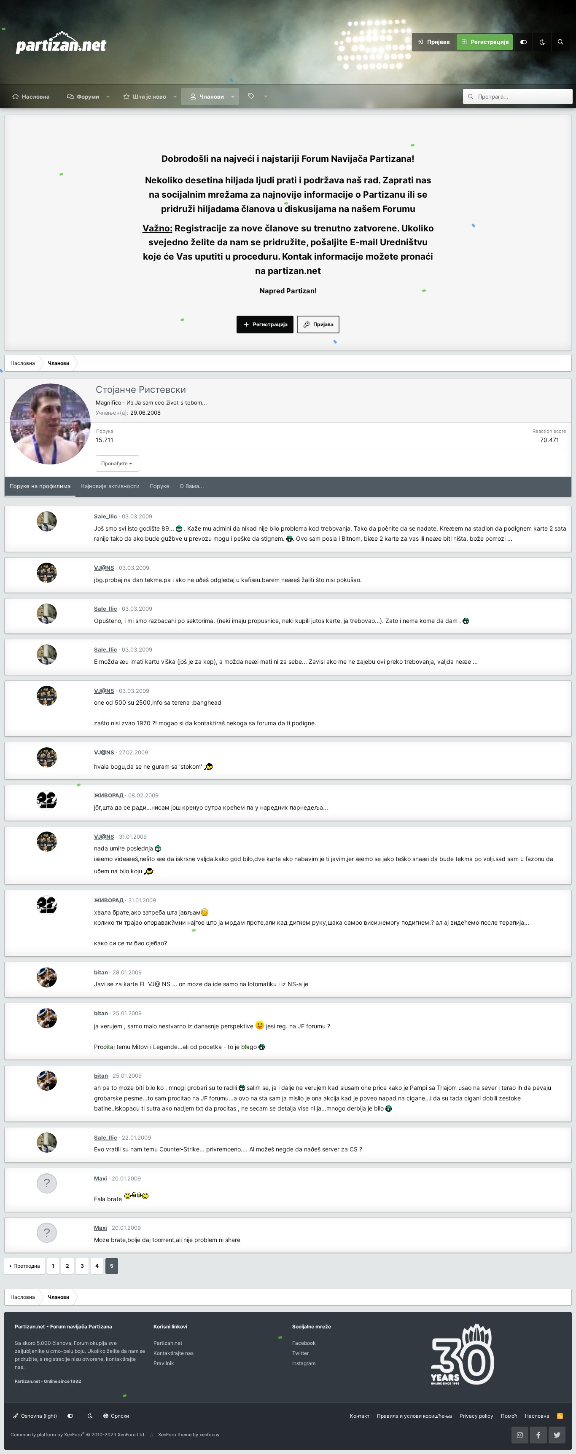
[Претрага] (560, 42)
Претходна (26, 1266)
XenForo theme (174, 1435)
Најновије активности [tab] (110, 486)
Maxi (100, 1178)
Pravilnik (163, 1363)
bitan (101, 972)
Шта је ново (149, 96)
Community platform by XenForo (78, 1435)
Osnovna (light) (38, 1416)
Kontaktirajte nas (173, 1353)
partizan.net (294, 271)
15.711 (104, 439)
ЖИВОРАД (109, 795)
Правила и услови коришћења (414, 1416)
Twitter (300, 1353)
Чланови (211, 96)
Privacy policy (476, 1416)
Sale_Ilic (105, 516)
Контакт (359, 1416)
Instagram (303, 1363)
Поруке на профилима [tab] (40, 486)
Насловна (36, 96)
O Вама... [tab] (192, 486)
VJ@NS (104, 567)
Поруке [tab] (160, 486)
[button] (108, 96)
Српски (119, 1416)
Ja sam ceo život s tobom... (171, 402)
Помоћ (509, 1416)
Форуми (88, 96)
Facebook (304, 1343)
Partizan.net (167, 1343)
